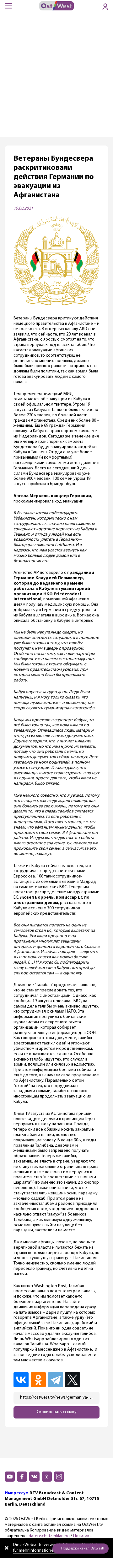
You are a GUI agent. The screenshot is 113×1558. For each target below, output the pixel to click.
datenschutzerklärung (49, 1536)
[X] (73, 1379)
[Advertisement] (56, 77)
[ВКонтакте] (21, 1379)
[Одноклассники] (39, 1379)
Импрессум (17, 1493)
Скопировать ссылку (57, 1412)
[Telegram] (56, 1379)
